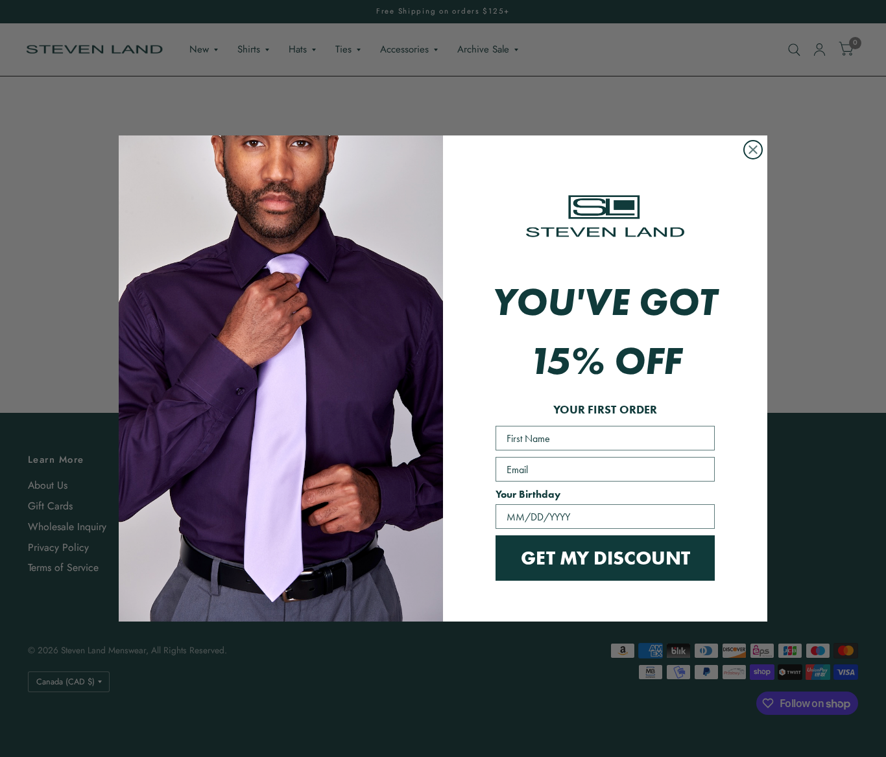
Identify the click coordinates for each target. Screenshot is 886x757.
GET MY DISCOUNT (605, 558)
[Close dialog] (753, 150)
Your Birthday (528, 494)
